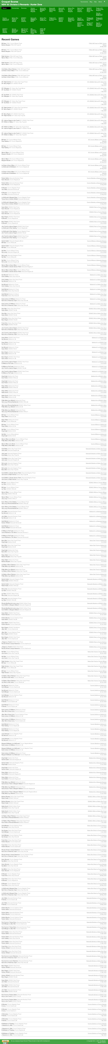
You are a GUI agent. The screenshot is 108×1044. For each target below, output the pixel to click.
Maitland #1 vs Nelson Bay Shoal (90, 24)
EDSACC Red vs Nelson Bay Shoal (80, 24)
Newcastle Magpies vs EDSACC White (34, 19)
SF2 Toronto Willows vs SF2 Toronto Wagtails (24, 30)
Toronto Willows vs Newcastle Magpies (99, 24)
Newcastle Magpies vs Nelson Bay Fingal (71, 19)
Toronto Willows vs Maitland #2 (80, 19)
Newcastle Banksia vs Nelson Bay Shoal (52, 9)
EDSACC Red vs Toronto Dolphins (23, 19)
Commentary (15, 8)
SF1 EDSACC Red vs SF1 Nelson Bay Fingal (34, 31)
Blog (91, 2)
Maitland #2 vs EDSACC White (90, 19)
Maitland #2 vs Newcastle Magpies (99, 9)
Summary (24, 8)
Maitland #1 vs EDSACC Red (99, 19)
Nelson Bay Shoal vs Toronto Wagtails (71, 9)
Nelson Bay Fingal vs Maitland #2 (43, 19)
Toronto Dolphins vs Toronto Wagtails (34, 9)
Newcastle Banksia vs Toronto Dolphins (62, 9)
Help (95, 2)
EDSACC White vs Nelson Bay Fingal (90, 9)
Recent (4, 8)
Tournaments (84, 2)
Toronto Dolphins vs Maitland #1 (6, 19)
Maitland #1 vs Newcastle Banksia (53, 19)
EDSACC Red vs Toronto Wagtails (5, 30)
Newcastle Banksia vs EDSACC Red (43, 9)
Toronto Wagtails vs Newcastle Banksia (15, 30)
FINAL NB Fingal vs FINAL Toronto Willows (42, 31)
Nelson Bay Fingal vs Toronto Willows (15, 19)
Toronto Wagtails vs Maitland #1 (99, 14)
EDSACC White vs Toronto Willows (61, 19)
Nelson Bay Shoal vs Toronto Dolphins (80, 9)
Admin (100, 2)
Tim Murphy (103, 1041)
